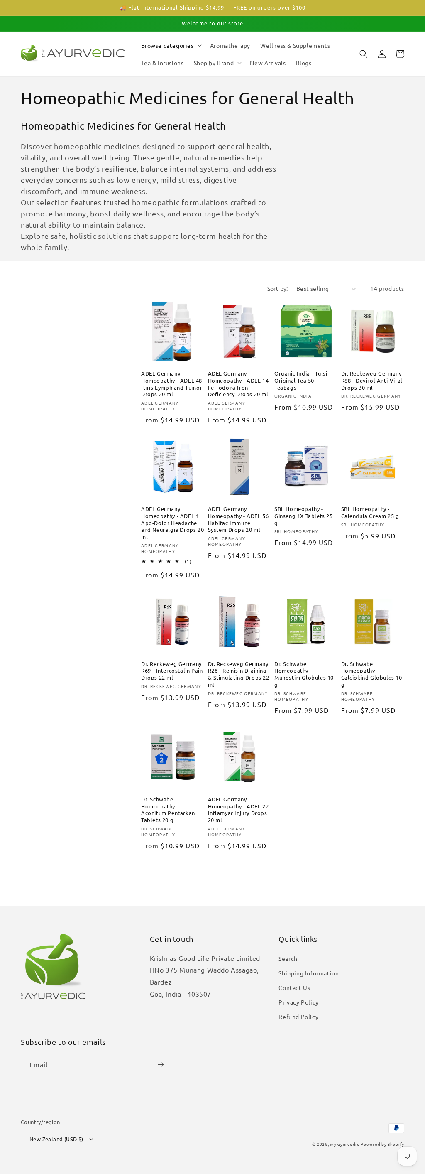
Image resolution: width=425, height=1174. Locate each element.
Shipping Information (308, 973)
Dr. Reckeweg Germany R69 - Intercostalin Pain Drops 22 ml (172, 671)
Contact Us (294, 987)
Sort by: (277, 288)
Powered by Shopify (382, 1144)
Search (288, 958)
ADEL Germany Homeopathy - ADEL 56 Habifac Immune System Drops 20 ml (238, 519)
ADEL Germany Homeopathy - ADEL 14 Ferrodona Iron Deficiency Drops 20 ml (238, 384)
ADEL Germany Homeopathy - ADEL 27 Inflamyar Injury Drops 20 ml (238, 810)
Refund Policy (298, 1016)
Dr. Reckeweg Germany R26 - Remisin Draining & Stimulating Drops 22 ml (238, 674)
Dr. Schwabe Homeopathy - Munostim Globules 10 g (304, 674)
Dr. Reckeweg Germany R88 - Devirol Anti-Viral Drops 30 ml (372, 380)
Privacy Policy (298, 1002)
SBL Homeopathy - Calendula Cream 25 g (370, 512)
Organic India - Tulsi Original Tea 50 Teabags (300, 380)
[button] (170, 45)
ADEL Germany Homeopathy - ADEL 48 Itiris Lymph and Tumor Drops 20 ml (171, 384)
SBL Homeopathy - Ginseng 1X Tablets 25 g (303, 516)
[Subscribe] (160, 1064)
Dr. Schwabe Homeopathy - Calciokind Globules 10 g (371, 674)
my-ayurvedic (344, 1144)
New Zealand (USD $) (56, 1138)
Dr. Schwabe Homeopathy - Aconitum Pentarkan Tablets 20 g (168, 810)
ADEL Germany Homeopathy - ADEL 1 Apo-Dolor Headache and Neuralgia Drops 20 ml (172, 523)
